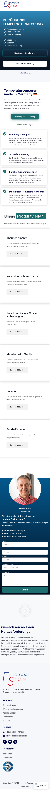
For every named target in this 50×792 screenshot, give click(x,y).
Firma (4, 549)
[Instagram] (15, 742)
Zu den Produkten (17, 254)
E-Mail (4, 556)
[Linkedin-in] (10, 742)
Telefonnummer (7, 564)
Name (4, 541)
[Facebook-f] (5, 742)
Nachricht (5, 572)
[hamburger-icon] (45, 5)
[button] (25, 611)
